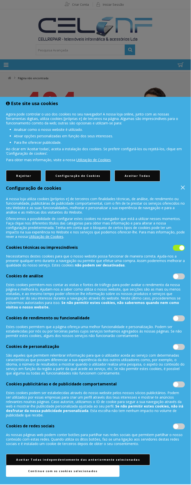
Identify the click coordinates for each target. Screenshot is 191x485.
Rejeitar (23, 176)
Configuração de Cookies (77, 176)
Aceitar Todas (137, 176)
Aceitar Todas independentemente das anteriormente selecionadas (78, 459)
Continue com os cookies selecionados (62, 471)
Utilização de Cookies (93, 159)
